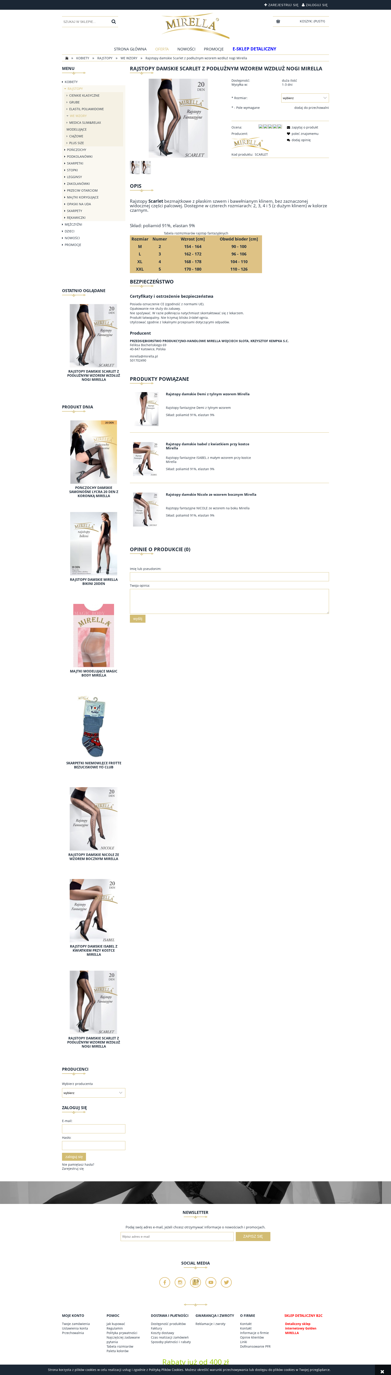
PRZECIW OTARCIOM (82, 190)
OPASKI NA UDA (79, 204)
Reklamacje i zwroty (210, 1324)
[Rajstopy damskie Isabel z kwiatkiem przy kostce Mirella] (147, 459)
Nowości (72, 238)
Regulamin (115, 1328)
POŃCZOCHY (76, 150)
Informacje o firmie (254, 1333)
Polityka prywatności (122, 1333)
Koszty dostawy (162, 1333)
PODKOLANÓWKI (80, 156)
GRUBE (74, 102)
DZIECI (69, 231)
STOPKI (72, 170)
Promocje (73, 245)
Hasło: (66, 1137)
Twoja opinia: (140, 585)
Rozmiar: (239, 98)
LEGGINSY (74, 177)
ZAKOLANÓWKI (78, 183)
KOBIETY (71, 82)
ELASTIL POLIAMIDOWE (86, 109)
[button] (301, 127)
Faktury (156, 1328)
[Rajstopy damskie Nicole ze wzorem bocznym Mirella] (147, 510)
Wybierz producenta (77, 1083)
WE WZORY (78, 116)
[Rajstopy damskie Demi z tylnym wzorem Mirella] (147, 409)
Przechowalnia (73, 1333)
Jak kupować (116, 1324)
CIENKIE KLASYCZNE (84, 95)
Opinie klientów (252, 1337)
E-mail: (67, 1121)
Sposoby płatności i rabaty (171, 1342)
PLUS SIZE (76, 143)
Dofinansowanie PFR (255, 1346)
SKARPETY (74, 211)
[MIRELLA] (250, 144)
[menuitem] (130, 49)
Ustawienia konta (75, 1328)
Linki (243, 1342)
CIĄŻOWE (76, 136)
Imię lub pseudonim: (145, 569)
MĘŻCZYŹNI (73, 224)
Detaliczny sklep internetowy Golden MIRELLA (300, 1328)
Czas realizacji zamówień (170, 1337)
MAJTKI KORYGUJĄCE (83, 197)
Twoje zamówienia (76, 1324)
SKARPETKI (75, 163)
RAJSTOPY (75, 88)
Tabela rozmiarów (120, 1346)
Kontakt (246, 1324)
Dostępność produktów (168, 1324)
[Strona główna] (195, 26)
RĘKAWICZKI (76, 217)
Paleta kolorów (118, 1351)
